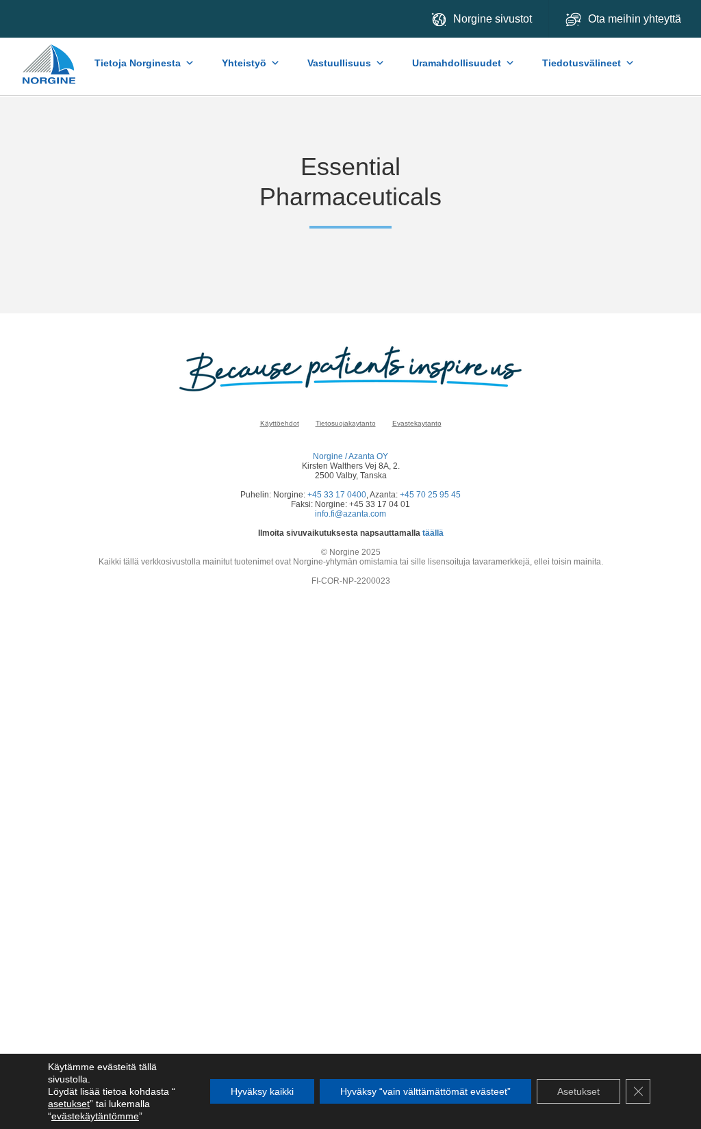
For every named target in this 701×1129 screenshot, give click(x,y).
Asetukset (578, 1091)
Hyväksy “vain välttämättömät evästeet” (425, 1091)
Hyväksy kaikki (262, 1091)
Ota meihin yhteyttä (636, 19)
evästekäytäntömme (95, 1116)
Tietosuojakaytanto (346, 423)
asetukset (69, 1103)
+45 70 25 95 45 (430, 494)
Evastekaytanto (417, 423)
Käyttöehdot (279, 423)
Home (49, 57)
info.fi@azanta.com (350, 514)
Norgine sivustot (492, 19)
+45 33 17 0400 (336, 494)
